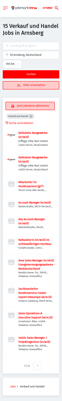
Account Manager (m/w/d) (34, 202)
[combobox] (31, 46)
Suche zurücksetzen (21, 123)
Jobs (13, 386)
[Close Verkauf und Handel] (31, 116)
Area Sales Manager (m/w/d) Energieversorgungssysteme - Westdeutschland (36, 264)
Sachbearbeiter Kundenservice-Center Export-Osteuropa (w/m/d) (35, 293)
